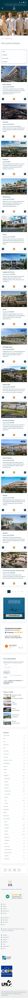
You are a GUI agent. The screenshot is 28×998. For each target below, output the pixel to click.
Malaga (5, 797)
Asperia (5, 533)
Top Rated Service (16, 896)
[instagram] (26, 2)
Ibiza (4, 741)
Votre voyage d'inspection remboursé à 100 (15, 4)
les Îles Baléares (6, 763)
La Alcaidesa (6, 416)
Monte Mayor (7, 846)
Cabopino (6, 781)
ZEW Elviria (6, 197)
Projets (4, 906)
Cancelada (6, 827)
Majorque (5, 766)
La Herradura (6, 754)
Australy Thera (15, 714)
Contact (4, 913)
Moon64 (5, 159)
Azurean (5, 122)
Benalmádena (7, 491)
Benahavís (5, 941)
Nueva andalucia (7, 849)
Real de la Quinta (7, 852)
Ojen (5, 772)
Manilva (5, 155)
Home (4, 904)
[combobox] (6, 672)
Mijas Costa (5, 806)
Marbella (6, 230)
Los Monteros (7, 794)
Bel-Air (5, 821)
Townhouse (5, 922)
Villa (4, 924)
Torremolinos (6, 815)
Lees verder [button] (8, 643)
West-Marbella (11, 155)
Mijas (5, 800)
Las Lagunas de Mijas (7, 760)
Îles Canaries (6, 744)
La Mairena (5, 757)
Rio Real (6, 803)
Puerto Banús (6, 809)
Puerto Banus (6, 937)
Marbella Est (11, 80)
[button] (22, 647)
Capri (13, 702)
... (14, 93)
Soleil (4, 309)
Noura (5, 234)
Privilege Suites (7, 347)
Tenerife (5, 812)
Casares (5, 343)
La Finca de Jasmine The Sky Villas (13, 570)
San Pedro (6, 855)
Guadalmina (6, 837)
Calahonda (6, 784)
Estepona (6, 268)
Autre (4, 948)
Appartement (6, 917)
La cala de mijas (7, 791)
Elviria (5, 193)
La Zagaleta (6, 840)
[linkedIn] (22, 2)
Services (4, 908)
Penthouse (5, 920)
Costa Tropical (6, 735)
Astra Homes (7, 84)
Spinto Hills (6, 384)
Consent (5, 677)
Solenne (14, 708)
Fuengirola (6, 80)
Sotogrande (6, 858)
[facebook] (20, 2)
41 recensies (16, 630)
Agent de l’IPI (6, 911)
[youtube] (24, 2)
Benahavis (6, 118)
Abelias (5, 495)
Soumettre (6, 683)
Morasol (14, 721)
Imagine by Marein (8, 272)
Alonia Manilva (7, 458)
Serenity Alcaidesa (8, 420)
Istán (4, 747)
